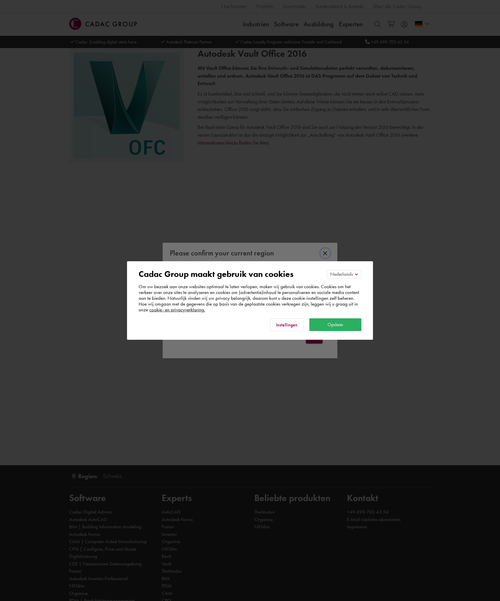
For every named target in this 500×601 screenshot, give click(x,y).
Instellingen (286, 325)
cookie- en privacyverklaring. (177, 310)
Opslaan (335, 324)
